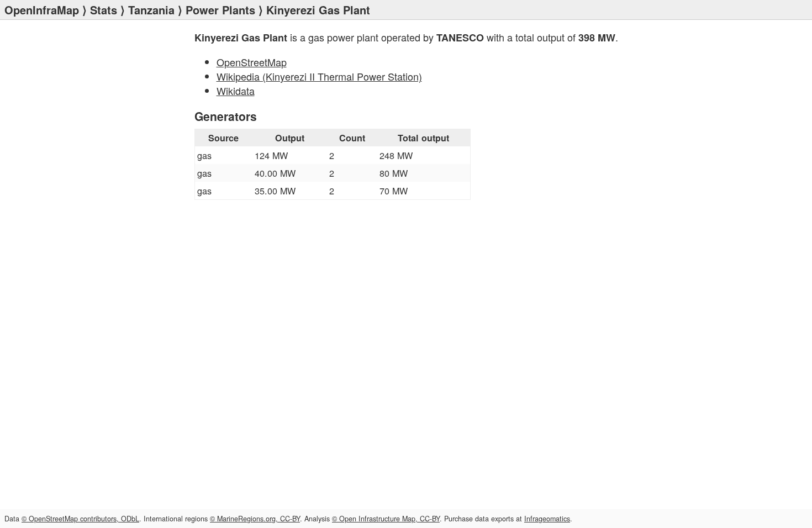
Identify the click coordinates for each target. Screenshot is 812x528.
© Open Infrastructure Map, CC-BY (386, 519)
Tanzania (151, 10)
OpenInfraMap (41, 10)
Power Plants (220, 10)
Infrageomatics (547, 519)
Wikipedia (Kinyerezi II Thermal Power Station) (319, 76)
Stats (103, 10)
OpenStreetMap (252, 62)
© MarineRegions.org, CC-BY (255, 519)
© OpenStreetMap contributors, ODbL (80, 519)
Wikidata (236, 90)
